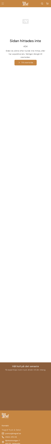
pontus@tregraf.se (13, 433)
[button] (2, 3)
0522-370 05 (11, 437)
